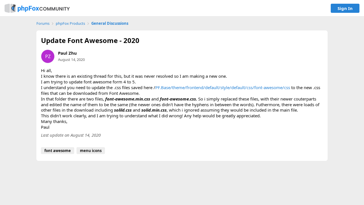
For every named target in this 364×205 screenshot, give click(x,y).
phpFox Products (70, 23)
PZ (48, 56)
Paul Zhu (67, 53)
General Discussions (109, 23)
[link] (37, 8)
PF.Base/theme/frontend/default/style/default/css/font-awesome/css (222, 87)
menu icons (91, 150)
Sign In (345, 8)
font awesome (57, 150)
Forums (42, 23)
